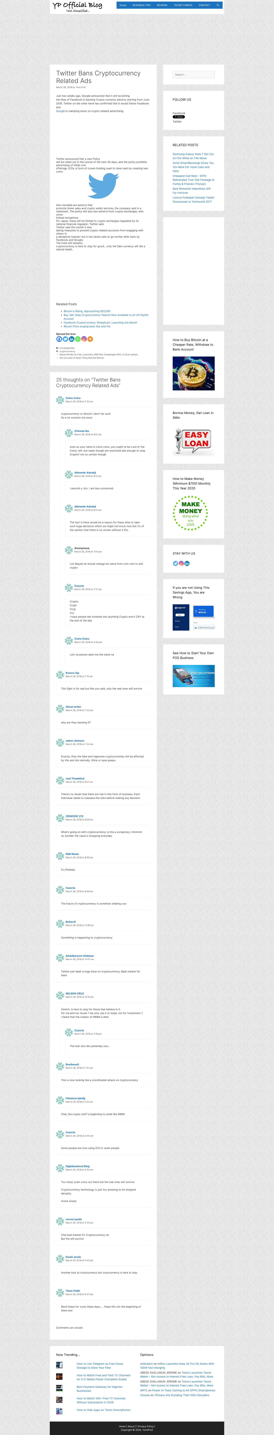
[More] (90, 339)
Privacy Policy (146, 1426)
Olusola (145, 1395)
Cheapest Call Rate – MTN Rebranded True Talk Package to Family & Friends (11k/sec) (194, 180)
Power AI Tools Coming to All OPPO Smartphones (183, 1390)
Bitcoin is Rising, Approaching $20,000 (87, 311)
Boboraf (71, 921)
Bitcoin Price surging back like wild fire (87, 326)
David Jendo (73, 1256)
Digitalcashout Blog (78, 1166)
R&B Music (72, 854)
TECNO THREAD (183, 5)
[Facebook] (59, 339)
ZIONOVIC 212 (74, 816)
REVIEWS (162, 5)
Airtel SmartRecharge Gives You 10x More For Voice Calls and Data (193, 167)
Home (123, 5)
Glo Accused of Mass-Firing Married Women (81, 358)
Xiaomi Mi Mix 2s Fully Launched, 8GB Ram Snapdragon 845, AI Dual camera (98, 354)
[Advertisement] (137, 36)
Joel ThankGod (75, 778)
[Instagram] (84, 339)
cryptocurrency (67, 351)
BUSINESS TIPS (142, 5)
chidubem (146, 1363)
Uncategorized (66, 348)
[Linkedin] (71, 339)
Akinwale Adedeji (85, 472)
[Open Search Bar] (218, 5)
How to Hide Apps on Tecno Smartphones (103, 1410)
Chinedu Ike (81, 431)
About (131, 1426)
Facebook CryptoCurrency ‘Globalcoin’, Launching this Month (100, 322)
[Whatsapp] (78, 339)
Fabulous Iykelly (75, 1098)
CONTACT (204, 5)
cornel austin (74, 1219)
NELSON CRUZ (75, 993)
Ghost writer (73, 706)
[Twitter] (65, 339)
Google (61, 111)
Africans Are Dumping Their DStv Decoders (181, 1395)
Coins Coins (73, 398)
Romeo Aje (72, 672)
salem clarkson (75, 740)
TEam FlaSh (73, 1290)
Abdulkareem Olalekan (80, 955)
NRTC (143, 1390)
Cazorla (79, 585)
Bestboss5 (72, 1064)
